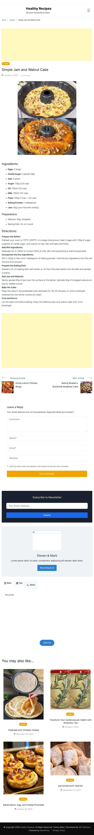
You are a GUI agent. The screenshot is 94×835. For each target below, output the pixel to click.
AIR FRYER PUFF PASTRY (70, 786)
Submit (47, 515)
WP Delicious (84, 827)
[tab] (8, 583)
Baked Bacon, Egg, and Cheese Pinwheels (23, 805)
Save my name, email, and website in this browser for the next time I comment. (39, 466)
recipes (5, 64)
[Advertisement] (47, 44)
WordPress (44, 830)
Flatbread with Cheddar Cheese (23, 730)
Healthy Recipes (38, 8)
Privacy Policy (59, 830)
